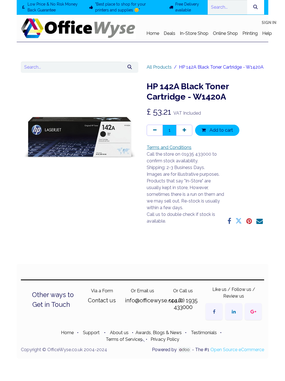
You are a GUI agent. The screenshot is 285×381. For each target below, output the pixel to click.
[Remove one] (155, 130)
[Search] (255, 7)
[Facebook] (229, 221)
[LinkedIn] (233, 311)
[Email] (259, 221)
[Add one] (184, 130)
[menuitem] (152, 33)
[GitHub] (253, 311)
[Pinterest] (249, 221)
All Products (159, 67)
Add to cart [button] (220, 130)
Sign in (269, 22)
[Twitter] (238, 221)
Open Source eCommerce (237, 349)
